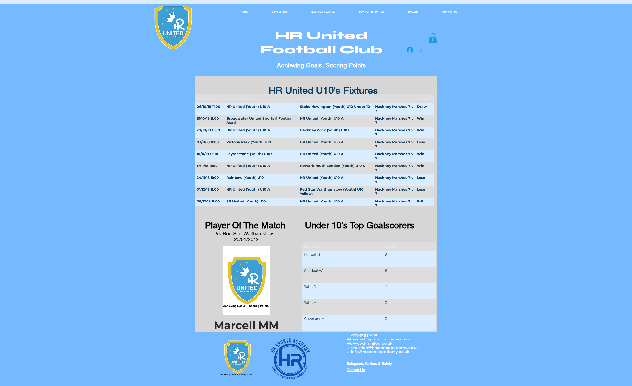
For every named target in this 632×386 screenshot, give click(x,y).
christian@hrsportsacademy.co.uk (385, 348)
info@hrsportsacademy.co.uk (380, 352)
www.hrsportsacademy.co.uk (382, 339)
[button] (433, 38)
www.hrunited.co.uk (372, 343)
